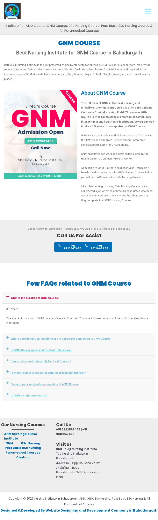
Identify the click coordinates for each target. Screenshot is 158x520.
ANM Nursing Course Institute (20, 436)
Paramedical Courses (23, 452)
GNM (9, 443)
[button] (79, 297)
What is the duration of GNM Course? (35, 297)
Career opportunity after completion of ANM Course (45, 384)
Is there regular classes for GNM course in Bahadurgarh (48, 372)
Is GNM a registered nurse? (29, 395)
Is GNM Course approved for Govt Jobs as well (41, 350)
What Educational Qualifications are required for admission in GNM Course (60, 338)
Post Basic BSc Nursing (23, 448)
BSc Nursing (30, 443)
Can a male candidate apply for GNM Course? (41, 361)
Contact (23, 457)
